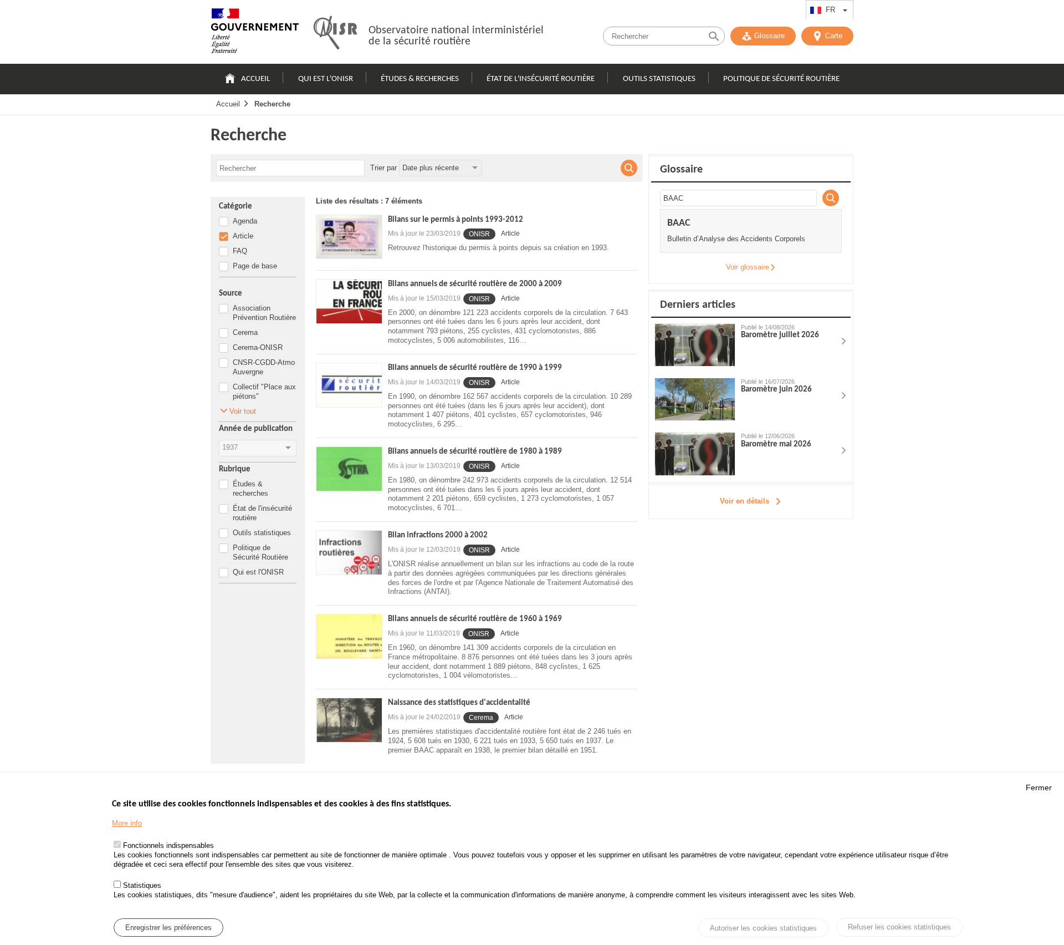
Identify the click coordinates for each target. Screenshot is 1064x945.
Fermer (1039, 787)
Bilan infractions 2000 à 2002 (438, 535)
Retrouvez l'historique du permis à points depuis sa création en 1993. (498, 247)
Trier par (383, 168)
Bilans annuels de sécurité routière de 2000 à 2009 (475, 284)
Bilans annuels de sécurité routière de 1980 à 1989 (475, 452)
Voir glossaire (747, 267)
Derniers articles (697, 305)
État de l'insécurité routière (541, 79)
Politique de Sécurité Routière (781, 79)
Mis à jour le (424, 233)
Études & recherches (420, 79)
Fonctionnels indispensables (168, 846)
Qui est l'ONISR (325, 79)
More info (127, 823)
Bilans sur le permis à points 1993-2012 (455, 220)
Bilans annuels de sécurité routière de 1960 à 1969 (475, 619)
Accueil (255, 79)
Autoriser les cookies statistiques (763, 928)
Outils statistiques (659, 79)
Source (230, 293)
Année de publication (256, 429)
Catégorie (235, 206)
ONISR (479, 234)
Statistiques (142, 885)
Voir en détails (744, 501)
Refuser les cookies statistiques (899, 927)
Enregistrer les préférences (168, 927)
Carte (833, 36)
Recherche (272, 104)
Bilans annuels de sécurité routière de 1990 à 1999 (475, 368)
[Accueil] (255, 33)
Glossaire (769, 36)
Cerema (481, 718)
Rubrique (234, 469)
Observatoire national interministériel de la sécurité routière (456, 36)
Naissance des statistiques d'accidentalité (459, 703)
